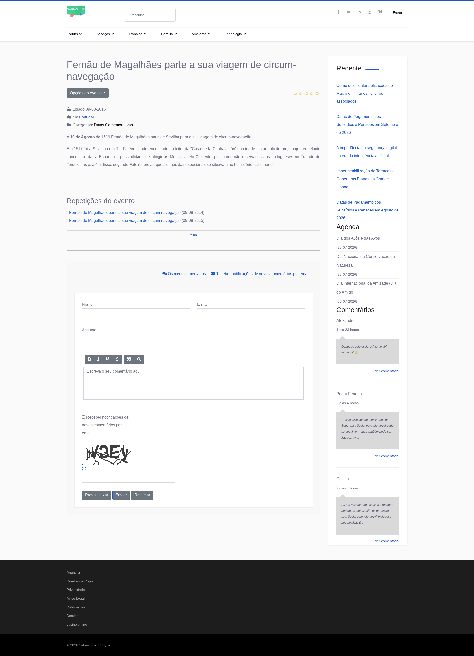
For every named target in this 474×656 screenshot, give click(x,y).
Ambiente (199, 34)
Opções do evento (86, 93)
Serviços (103, 34)
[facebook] (338, 12)
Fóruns (72, 34)
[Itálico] (98, 359)
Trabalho (135, 34)
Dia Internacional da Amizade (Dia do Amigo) (366, 287)
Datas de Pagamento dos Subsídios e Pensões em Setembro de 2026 (367, 125)
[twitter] (348, 12)
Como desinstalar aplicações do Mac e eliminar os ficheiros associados (364, 93)
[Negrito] (89, 359)
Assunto (89, 330)
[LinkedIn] (359, 12)
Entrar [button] (397, 12)
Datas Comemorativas (113, 125)
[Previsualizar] (139, 359)
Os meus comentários (187, 274)
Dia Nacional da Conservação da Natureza (365, 260)
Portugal (86, 117)
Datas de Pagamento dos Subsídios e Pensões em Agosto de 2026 (367, 210)
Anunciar (73, 572)
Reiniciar (142, 495)
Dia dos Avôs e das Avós (358, 238)
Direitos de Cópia (80, 581)
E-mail (203, 304)
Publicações (76, 607)
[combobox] (150, 15)
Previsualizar (96, 495)
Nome (87, 304)
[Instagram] (369, 12)
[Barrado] (117, 359)
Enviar (121, 495)
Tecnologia (233, 34)
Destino (73, 616)
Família (167, 34)
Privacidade (76, 590)
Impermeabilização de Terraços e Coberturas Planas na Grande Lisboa (365, 179)
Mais (193, 234)
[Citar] (129, 359)
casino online (77, 624)
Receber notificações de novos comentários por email (262, 274)
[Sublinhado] (107, 359)
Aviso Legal (76, 598)
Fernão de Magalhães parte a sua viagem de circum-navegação (125, 213)
